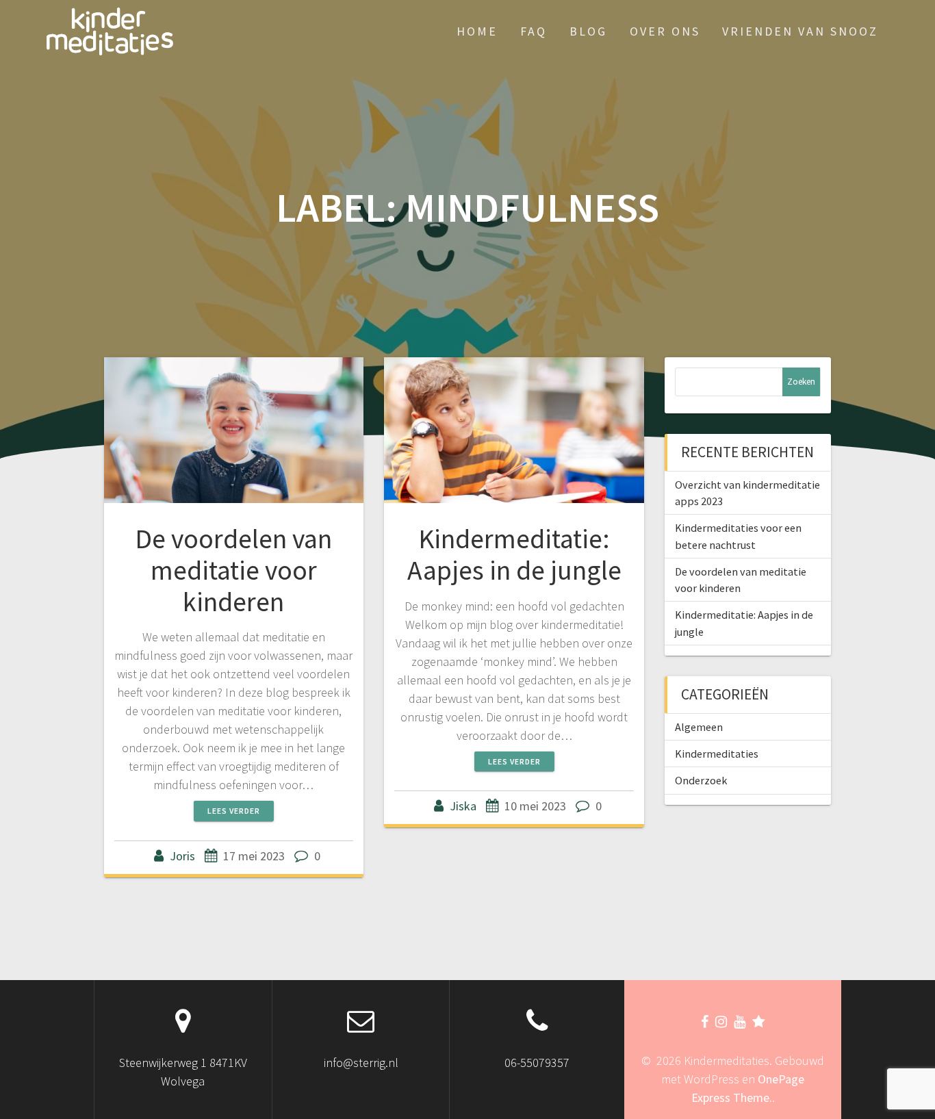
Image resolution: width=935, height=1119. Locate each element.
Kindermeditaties (716, 753)
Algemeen (699, 727)
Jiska (463, 806)
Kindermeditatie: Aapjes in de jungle (514, 554)
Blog (588, 31)
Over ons (665, 31)
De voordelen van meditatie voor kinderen (233, 570)
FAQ (533, 31)
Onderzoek (701, 780)
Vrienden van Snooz (800, 31)
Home (477, 31)
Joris (182, 856)
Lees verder (233, 811)
